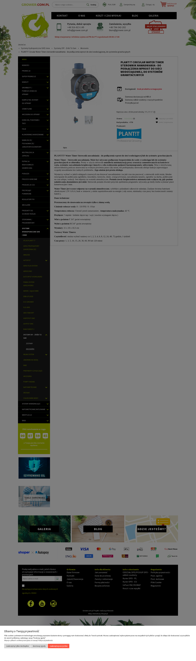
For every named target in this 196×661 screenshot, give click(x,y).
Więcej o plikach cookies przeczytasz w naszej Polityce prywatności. (28, 640)
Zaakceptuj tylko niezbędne (17, 646)
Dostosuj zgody (39, 646)
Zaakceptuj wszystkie (59, 646)
